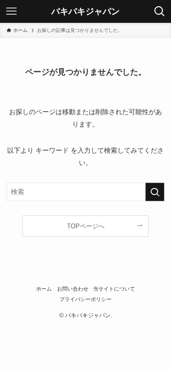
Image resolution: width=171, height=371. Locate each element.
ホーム (44, 289)
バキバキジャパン (85, 11)
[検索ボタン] (159, 11)
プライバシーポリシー (85, 299)
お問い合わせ (72, 289)
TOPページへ (85, 226)
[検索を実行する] (154, 192)
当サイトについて (114, 289)
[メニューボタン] (11, 11)
